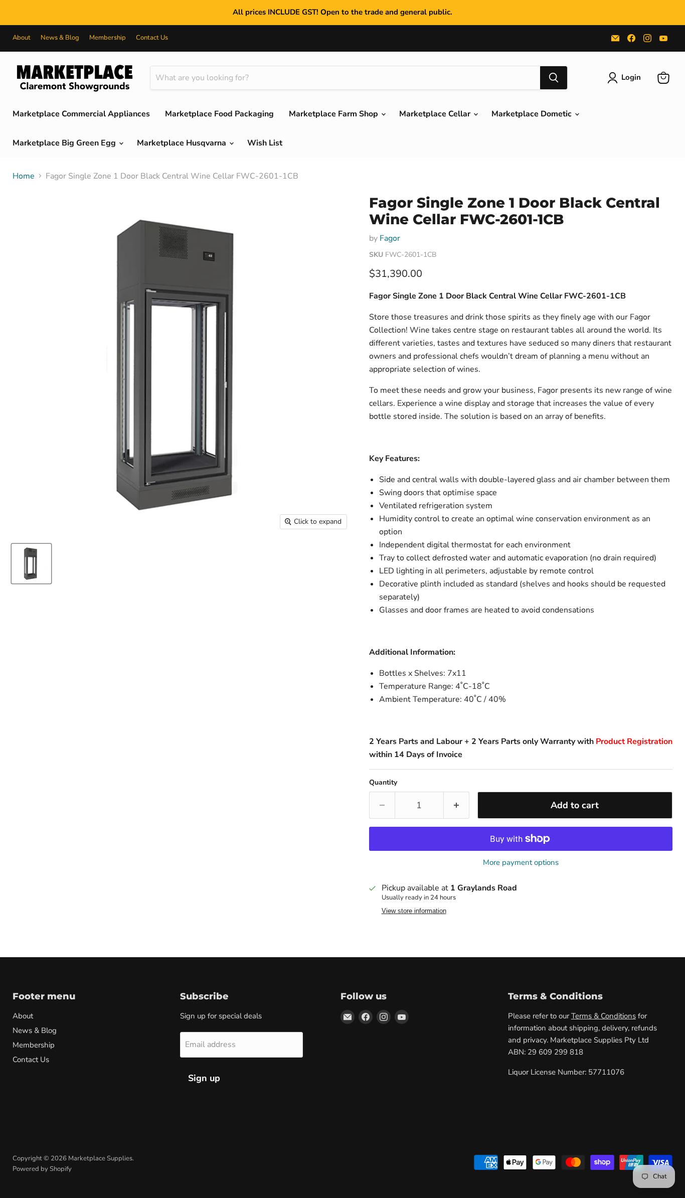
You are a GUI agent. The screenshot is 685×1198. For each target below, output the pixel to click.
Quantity (383, 783)
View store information (414, 911)
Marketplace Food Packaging (219, 113)
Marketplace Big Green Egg (65, 142)
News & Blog (60, 38)
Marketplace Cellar (435, 113)
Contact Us (152, 38)
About (22, 38)
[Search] (553, 77)
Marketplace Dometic (532, 113)
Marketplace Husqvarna (182, 142)
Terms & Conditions (603, 1016)
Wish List (264, 142)
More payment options (521, 862)
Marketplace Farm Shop (334, 113)
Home (24, 176)
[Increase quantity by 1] (456, 805)
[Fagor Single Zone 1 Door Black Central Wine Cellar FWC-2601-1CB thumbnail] (31, 563)
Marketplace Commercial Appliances (81, 113)
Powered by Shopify (42, 1168)
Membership (107, 38)
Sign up (204, 1078)
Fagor (390, 238)
